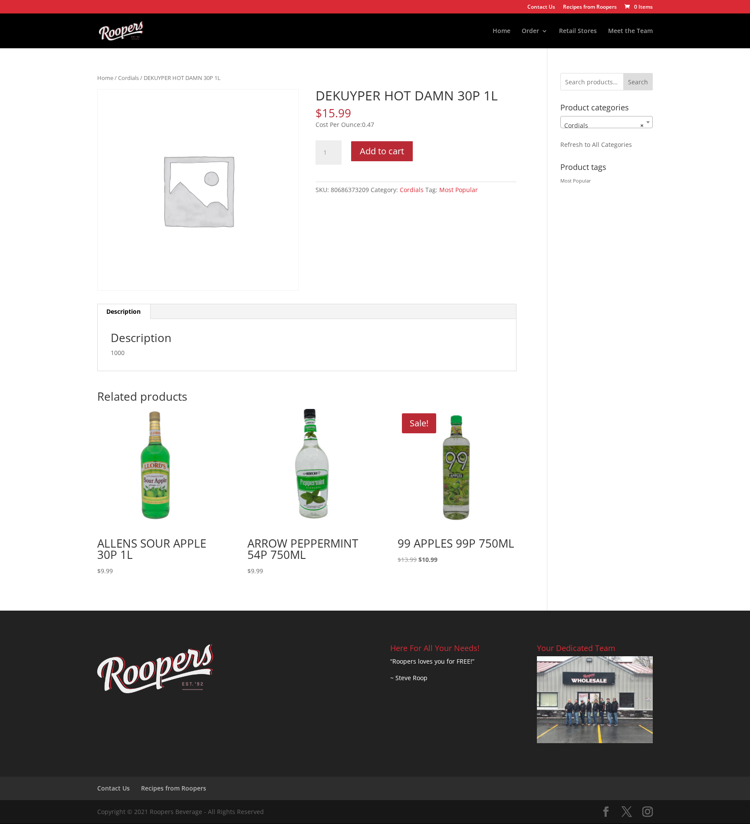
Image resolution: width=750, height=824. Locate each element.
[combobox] (606, 122)
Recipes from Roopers (590, 7)
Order (530, 31)
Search (638, 82)
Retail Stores (578, 31)
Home (501, 31)
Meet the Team (630, 31)
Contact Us (541, 7)
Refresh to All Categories (596, 144)
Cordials (128, 78)
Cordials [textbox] (604, 125)
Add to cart (382, 151)
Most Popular (458, 190)
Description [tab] (123, 311)
